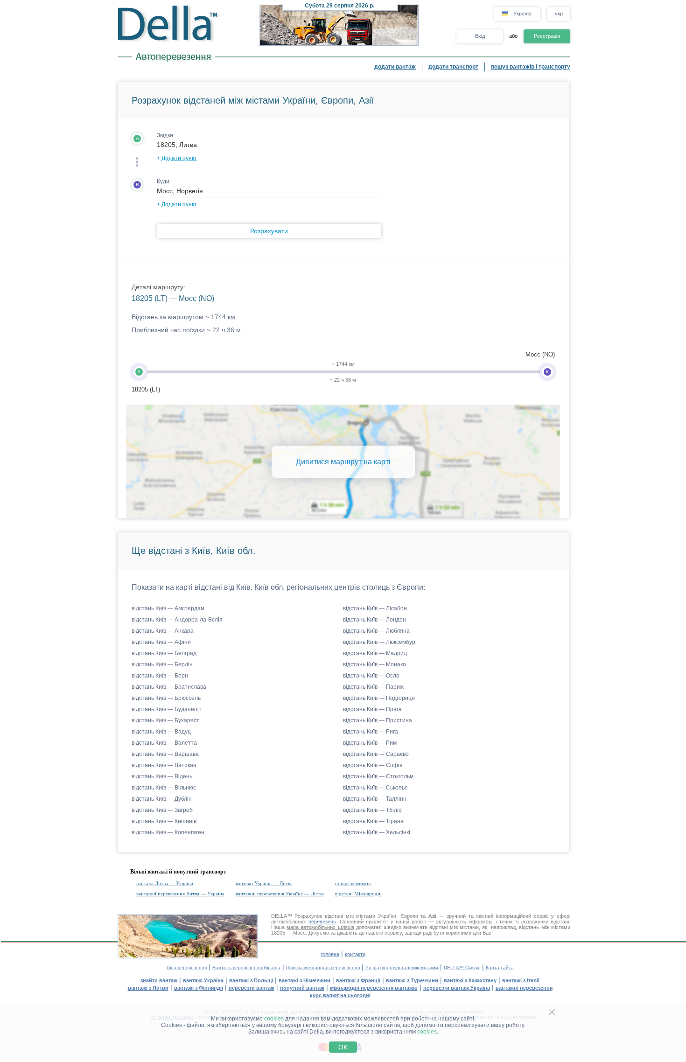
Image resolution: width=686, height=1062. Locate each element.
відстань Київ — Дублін (162, 799)
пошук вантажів (353, 883)
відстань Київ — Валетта (164, 743)
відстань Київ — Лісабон (375, 608)
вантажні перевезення (524, 988)
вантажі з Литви (148, 988)
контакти (355, 954)
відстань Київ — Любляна (376, 631)
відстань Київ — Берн (160, 675)
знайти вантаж (158, 980)
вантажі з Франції (358, 980)
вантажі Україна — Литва (264, 883)
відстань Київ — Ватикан (164, 765)
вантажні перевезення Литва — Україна (180, 893)
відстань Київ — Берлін (162, 664)
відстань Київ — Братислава (169, 687)
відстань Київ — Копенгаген (168, 832)
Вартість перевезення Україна (246, 967)
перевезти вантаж (251, 988)
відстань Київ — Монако (374, 664)
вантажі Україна (203, 980)
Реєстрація (547, 36)
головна (330, 954)
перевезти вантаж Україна (456, 988)
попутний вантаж (302, 988)
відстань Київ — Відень (162, 776)
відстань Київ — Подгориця (379, 698)
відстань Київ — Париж (373, 687)
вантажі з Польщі (251, 980)
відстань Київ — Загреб (162, 810)
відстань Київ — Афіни (161, 642)
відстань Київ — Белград (164, 653)
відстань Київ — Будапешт (167, 709)
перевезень (322, 921)
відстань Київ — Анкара (163, 631)
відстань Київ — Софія (373, 765)
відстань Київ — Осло (371, 675)
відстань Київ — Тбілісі (373, 810)
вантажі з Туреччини (412, 980)
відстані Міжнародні (358, 893)
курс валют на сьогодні (340, 995)
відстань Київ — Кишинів (164, 821)
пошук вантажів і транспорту (530, 66)
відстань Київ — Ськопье (375, 787)
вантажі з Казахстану (470, 980)
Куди (163, 181)
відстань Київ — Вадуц (161, 731)
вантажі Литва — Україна (164, 883)
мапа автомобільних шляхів (320, 927)
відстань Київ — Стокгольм (378, 776)
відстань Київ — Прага (372, 709)
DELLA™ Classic (462, 967)
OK (343, 1047)
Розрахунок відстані (318, 916)
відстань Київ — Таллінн (374, 799)
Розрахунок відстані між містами (401, 967)
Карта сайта (500, 967)
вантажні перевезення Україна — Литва (280, 893)
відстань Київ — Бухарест (165, 720)
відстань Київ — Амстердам (168, 608)
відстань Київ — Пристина (377, 720)
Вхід (480, 36)
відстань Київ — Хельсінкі (376, 832)
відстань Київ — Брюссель (166, 698)
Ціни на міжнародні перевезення (323, 967)
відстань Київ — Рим (370, 743)
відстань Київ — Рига (370, 731)
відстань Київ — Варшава (165, 754)
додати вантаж (395, 66)
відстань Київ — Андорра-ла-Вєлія (177, 619)
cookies (274, 1018)
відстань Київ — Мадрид (375, 653)
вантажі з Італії (520, 980)
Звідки (165, 135)
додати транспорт (453, 66)
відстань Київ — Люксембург (380, 642)
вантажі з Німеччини (304, 980)
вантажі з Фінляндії (198, 988)
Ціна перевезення (187, 967)
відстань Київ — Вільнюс (164, 787)
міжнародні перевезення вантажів (374, 988)
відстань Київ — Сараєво (376, 754)
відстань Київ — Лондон (374, 619)
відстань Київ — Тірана (373, 821)
